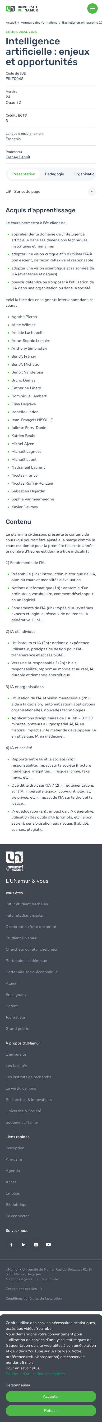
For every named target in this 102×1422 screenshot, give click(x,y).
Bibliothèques (18, 1204)
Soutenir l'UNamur (22, 1122)
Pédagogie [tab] (54, 174)
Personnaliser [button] (18, 1385)
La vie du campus (21, 1088)
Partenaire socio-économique (32, 972)
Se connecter (17, 1216)
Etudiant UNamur (21, 938)
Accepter (51, 1396)
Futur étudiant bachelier (27, 904)
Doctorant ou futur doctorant (31, 926)
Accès (11, 1182)
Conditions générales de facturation (34, 1298)
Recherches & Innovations (29, 1099)
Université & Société (23, 1111)
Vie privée (50, 1279)
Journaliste (15, 1017)
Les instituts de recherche (28, 1077)
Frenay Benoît (18, 157)
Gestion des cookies (21, 1289)
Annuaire (14, 1159)
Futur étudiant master (25, 915)
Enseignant (16, 994)
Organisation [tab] (85, 174)
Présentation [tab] (23, 174)
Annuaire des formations (39, 23)
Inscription (15, 1148)
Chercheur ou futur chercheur (32, 949)
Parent (12, 1006)
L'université (16, 1054)
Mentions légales (19, 1279)
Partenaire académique (26, 960)
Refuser (51, 1410)
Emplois (13, 1193)
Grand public (17, 1028)
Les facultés (16, 1065)
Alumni (12, 983)
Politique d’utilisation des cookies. (36, 1373)
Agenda (13, 1170)
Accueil (11, 23)
